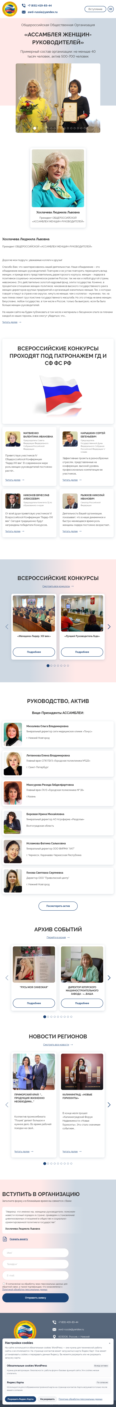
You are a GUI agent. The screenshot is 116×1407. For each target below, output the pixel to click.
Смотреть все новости (56, 1044)
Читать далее (9, 322)
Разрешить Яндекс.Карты (21, 1399)
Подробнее (34, 652)
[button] (31, 128)
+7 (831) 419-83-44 (40, 5)
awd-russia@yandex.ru (43, 12)
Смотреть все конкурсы (56, 586)
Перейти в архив (56, 937)
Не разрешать (47, 1399)
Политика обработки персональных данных (80, 1399)
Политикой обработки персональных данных (24, 1289)
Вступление (95, 9)
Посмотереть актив (58, 906)
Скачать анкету (19, 1239)
